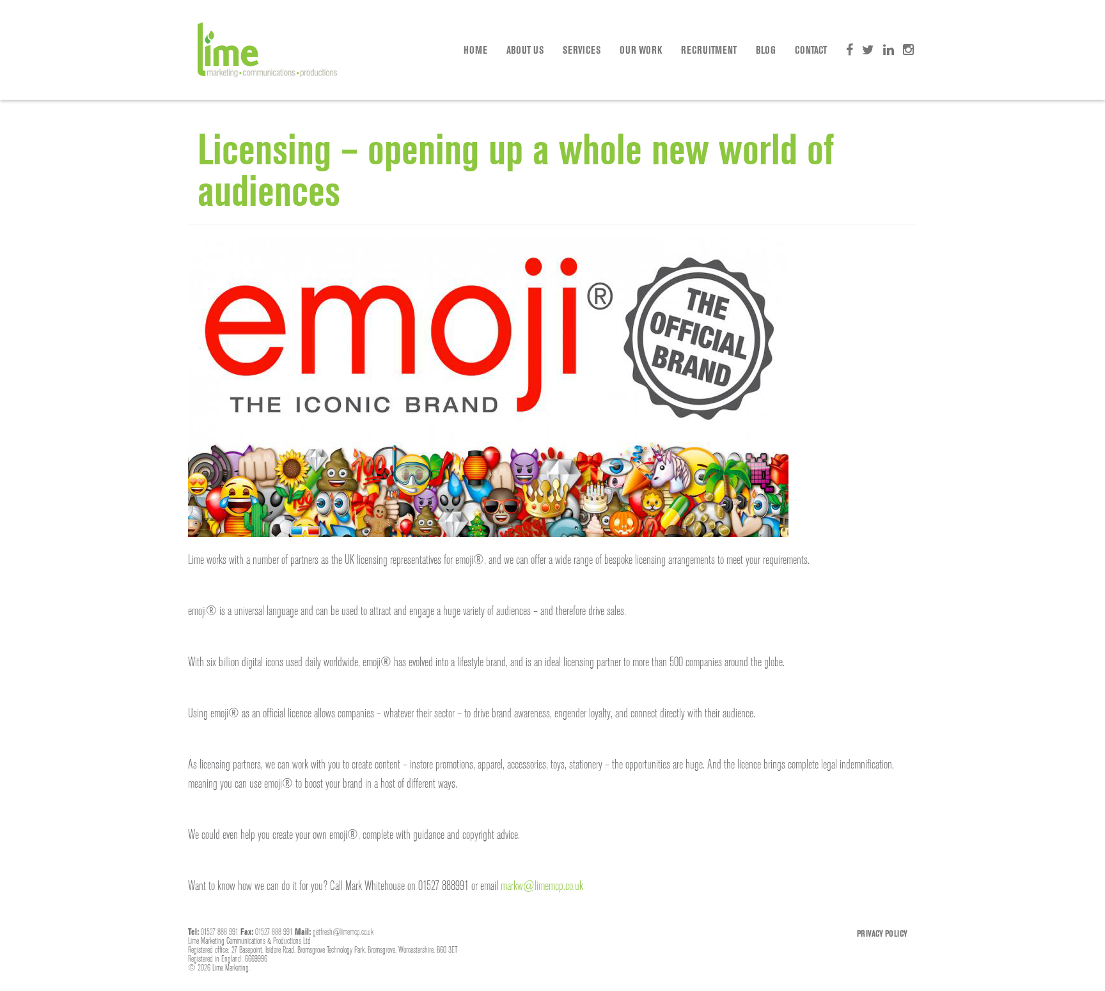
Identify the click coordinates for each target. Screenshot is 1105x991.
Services (581, 49)
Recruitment (709, 49)
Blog (766, 49)
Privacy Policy (882, 933)
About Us (525, 49)
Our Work (641, 49)
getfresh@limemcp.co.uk (343, 931)
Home (475, 49)
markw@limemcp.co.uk (542, 885)
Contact (811, 49)
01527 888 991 (220, 931)
